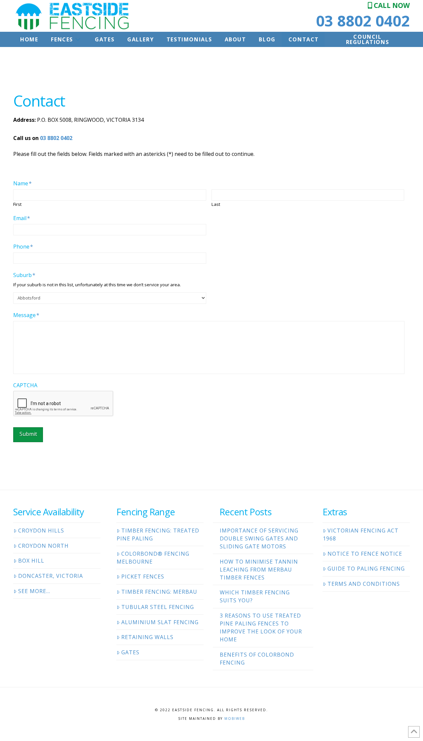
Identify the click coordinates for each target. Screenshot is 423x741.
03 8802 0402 (363, 21)
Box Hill (31, 560)
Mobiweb (234, 718)
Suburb (24, 275)
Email (21, 218)
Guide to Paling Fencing (366, 568)
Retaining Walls (147, 637)
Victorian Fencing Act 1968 (361, 534)
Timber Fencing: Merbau (159, 591)
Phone (23, 246)
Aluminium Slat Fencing (160, 622)
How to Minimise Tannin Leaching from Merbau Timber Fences (259, 569)
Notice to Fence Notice (364, 553)
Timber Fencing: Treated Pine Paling (158, 534)
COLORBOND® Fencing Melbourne (153, 557)
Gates (130, 652)
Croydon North (43, 545)
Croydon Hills (41, 530)
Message (26, 315)
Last (216, 204)
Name (22, 183)
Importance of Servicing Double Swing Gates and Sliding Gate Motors (259, 538)
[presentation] (63, 404)
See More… (34, 591)
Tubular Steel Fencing (157, 607)
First (17, 204)
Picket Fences (142, 576)
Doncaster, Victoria (50, 575)
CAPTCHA (25, 385)
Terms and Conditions (363, 583)
